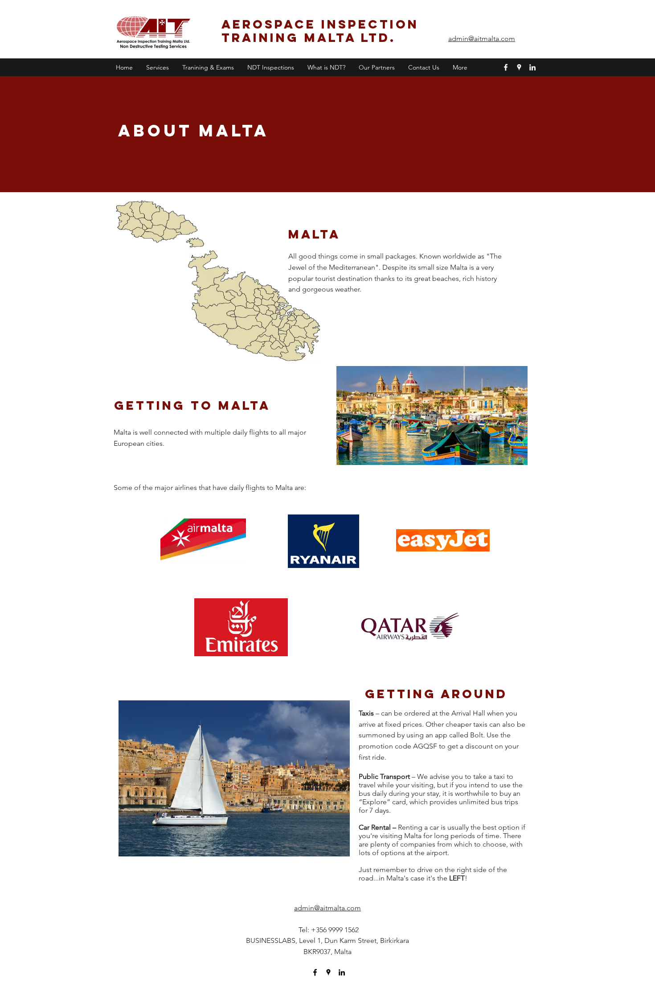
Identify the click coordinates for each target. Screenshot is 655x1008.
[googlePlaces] (519, 67)
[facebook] (505, 67)
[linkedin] (532, 67)
